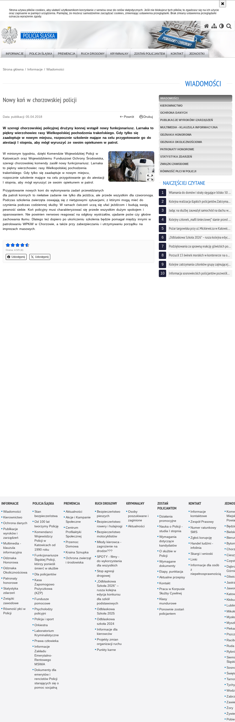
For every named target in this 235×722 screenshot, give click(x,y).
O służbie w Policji (167, 555)
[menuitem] (14, 53)
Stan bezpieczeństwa (46, 515)
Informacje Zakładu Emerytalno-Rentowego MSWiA (43, 656)
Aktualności (74, 513)
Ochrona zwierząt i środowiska (78, 561)
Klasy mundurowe (167, 602)
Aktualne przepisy (172, 578)
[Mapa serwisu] (214, 26)
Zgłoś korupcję (201, 539)
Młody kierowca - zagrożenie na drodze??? (109, 548)
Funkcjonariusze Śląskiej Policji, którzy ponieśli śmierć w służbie (46, 563)
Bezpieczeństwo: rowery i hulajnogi (109, 525)
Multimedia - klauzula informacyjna (189, 127)
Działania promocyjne (167, 520)
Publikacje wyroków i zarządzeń (186, 120)
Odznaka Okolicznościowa (181, 142)
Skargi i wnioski (201, 555)
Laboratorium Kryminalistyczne (46, 634)
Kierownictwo (171, 105)
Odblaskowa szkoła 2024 (106, 623)
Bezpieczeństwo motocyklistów (108, 535)
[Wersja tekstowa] (221, 26)
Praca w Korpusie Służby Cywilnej (172, 592)
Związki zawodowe (174, 164)
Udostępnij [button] (18, 257)
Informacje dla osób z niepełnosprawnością (205, 571)
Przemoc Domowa (72, 546)
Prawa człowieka (46, 642)
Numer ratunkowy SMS (203, 531)
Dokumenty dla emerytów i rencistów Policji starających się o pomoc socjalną (46, 680)
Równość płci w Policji (178, 171)
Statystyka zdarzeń (176, 156)
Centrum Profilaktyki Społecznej (73, 533)
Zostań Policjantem (166, 507)
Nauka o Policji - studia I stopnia (171, 530)
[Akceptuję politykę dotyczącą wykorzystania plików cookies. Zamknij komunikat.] (222, 3)
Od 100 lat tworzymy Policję (46, 525)
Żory (230, 709)
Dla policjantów (45, 575)
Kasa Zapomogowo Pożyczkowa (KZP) (44, 587)
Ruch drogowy (106, 504)
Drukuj (148, 117)
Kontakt (164, 584)
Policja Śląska (43, 504)
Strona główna (13, 69)
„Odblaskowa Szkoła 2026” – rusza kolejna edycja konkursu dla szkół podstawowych (108, 593)
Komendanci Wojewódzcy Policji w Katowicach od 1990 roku (45, 541)
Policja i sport (44, 620)
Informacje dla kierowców (107, 633)
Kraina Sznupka (77, 553)
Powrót (129, 117)
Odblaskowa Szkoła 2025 (106, 613)
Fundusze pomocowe (42, 602)
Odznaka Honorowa (176, 134)
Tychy (231, 686)
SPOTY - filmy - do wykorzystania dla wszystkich (109, 562)
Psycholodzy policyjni (43, 613)
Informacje (35, 69)
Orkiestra (41, 626)
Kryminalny (135, 504)
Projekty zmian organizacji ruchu (109, 643)
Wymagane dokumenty (167, 565)
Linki (193, 560)
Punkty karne (106, 651)
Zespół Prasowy (202, 523)
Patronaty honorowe (177, 149)
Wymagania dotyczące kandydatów (168, 542)
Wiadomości (55, 69)
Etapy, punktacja (171, 573)
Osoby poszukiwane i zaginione (138, 517)
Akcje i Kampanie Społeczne (78, 521)
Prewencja (72, 504)
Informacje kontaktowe (198, 515)
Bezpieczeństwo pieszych (108, 515)
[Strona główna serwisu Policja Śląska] (206, 26)
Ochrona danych (173, 112)
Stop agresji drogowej (105, 575)
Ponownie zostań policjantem (171, 613)
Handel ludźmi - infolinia (201, 547)
